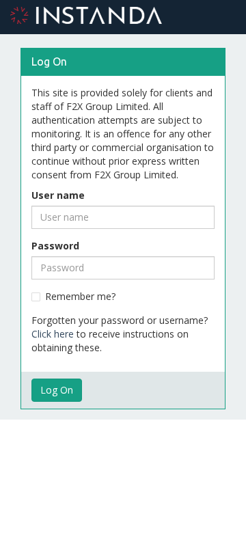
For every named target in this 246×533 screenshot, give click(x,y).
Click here (52, 333)
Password (55, 245)
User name (58, 195)
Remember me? (80, 296)
